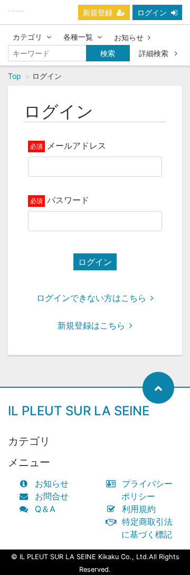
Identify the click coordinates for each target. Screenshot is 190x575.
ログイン (152, 12)
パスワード (68, 200)
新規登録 (97, 12)
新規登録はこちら (91, 325)
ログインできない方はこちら (91, 298)
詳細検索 (154, 53)
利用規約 (139, 509)
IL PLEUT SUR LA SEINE (78, 410)
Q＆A (45, 509)
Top (14, 75)
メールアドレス (76, 145)
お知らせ (129, 37)
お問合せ (52, 496)
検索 (107, 53)
